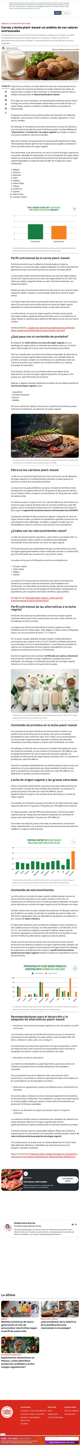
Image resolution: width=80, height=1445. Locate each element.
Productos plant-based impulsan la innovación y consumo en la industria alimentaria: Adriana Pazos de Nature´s (44, 1155)
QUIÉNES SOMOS (53, 1414)
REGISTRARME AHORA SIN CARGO (62, 1442)
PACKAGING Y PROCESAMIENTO (30, 1417)
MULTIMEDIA (24, 1424)
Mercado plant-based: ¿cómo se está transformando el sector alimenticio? (37, 599)
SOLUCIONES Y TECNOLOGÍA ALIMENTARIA (33, 1411)
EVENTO (50, 1411)
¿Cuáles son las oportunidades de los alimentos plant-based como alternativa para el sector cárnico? (43, 329)
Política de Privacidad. (34, 8)
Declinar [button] (66, 13)
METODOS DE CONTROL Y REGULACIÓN (32, 1414)
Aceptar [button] (58, 13)
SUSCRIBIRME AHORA (67, 1180)
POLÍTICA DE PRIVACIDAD (55, 1417)
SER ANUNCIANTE (69, 1414)
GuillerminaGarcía (12, 48)
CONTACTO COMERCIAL (71, 1411)
